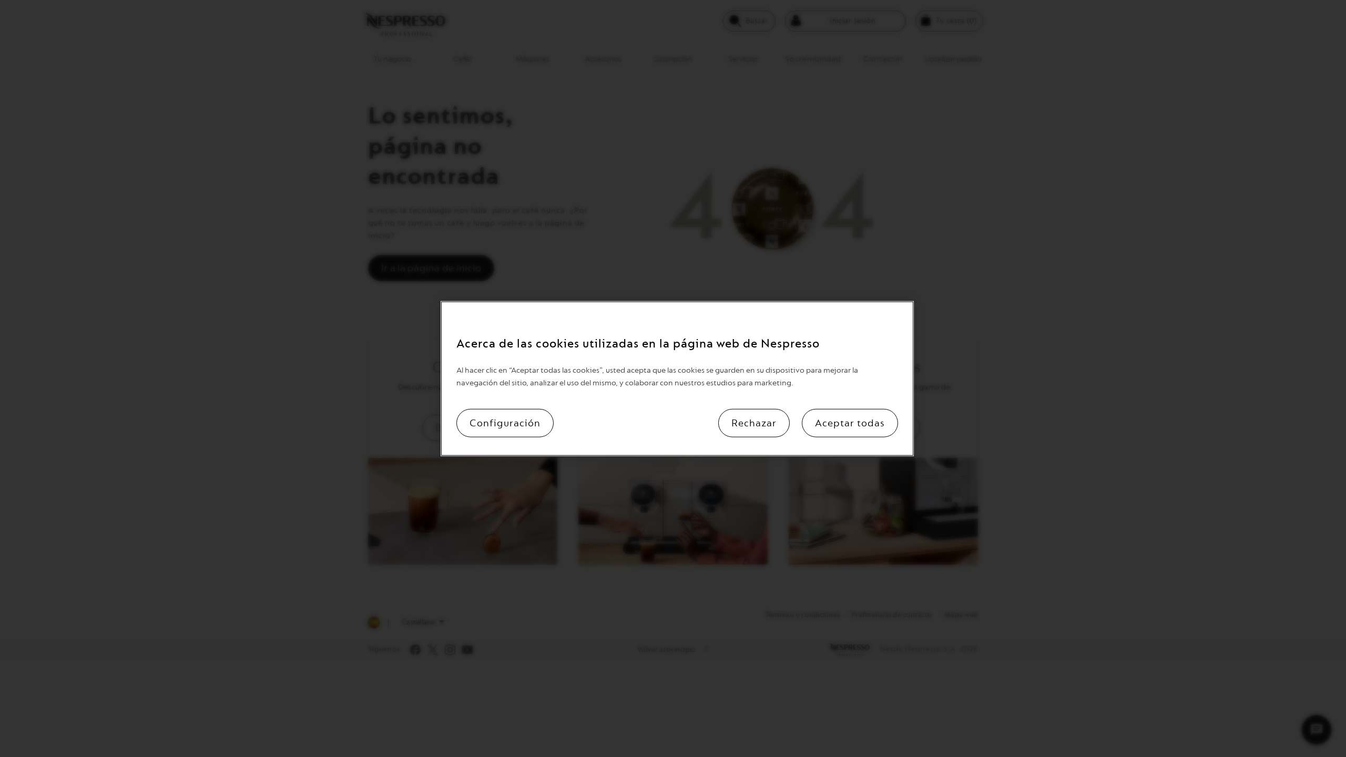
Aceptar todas (850, 422)
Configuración (505, 422)
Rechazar (754, 422)
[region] (677, 378)
